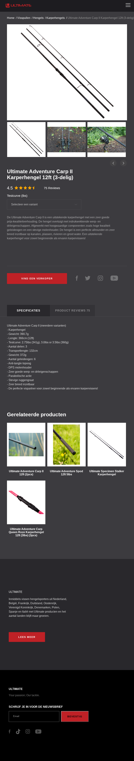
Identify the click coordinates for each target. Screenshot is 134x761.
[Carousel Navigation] (67, 69)
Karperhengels (55, 17)
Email (16, 716)
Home (10, 17)
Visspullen (23, 17)
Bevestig (74, 716)
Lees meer (26, 637)
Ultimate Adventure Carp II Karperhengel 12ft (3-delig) (101, 17)
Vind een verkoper (37, 278)
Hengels (38, 17)
